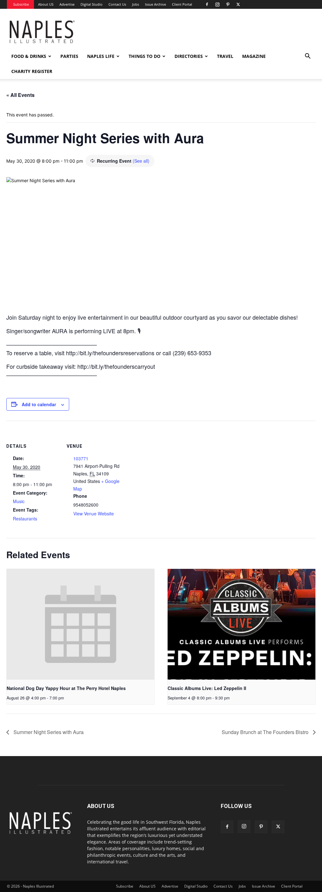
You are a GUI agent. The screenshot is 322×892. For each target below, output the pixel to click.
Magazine (254, 56)
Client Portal (182, 4)
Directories (189, 56)
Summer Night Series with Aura (48, 732)
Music (19, 501)
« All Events (20, 94)
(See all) (141, 161)
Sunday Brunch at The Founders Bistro (266, 732)
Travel (225, 56)
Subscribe (21, 4)
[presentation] (80, 624)
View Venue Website (93, 513)
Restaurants (25, 518)
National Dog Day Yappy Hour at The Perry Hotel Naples (66, 688)
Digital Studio (91, 4)
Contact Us (117, 4)
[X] (238, 4)
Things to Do (144, 56)
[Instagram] (217, 4)
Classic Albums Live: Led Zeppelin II (207, 688)
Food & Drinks (28, 56)
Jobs (135, 4)
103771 (80, 458)
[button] (307, 57)
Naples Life (100, 56)
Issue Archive (155, 4)
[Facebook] (207, 4)
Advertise (67, 4)
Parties (69, 56)
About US (45, 4)
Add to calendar (39, 404)
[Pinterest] (227, 4)
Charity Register (31, 71)
